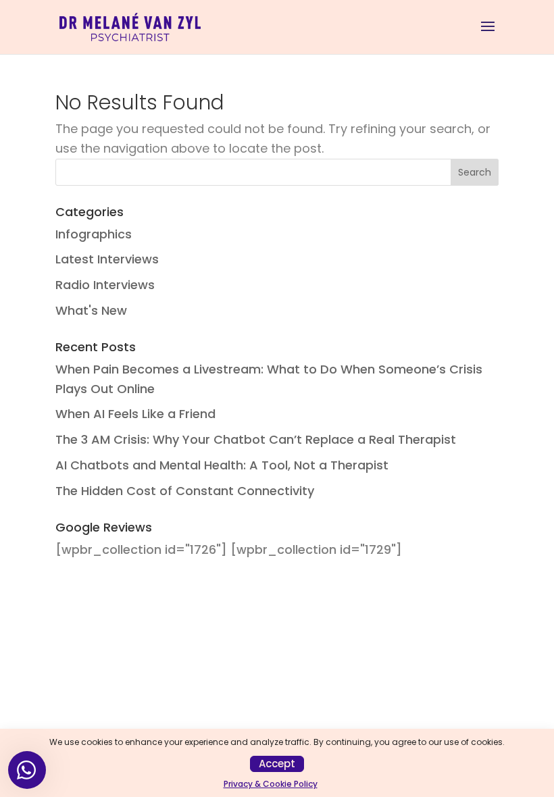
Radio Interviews (105, 284)
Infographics (93, 234)
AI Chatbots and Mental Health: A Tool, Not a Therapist (221, 465)
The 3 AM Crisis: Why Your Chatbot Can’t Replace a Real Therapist (255, 439)
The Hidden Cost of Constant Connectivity (184, 490)
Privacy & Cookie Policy (271, 784)
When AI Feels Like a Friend (135, 413)
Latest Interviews (107, 259)
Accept (277, 763)
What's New (91, 310)
